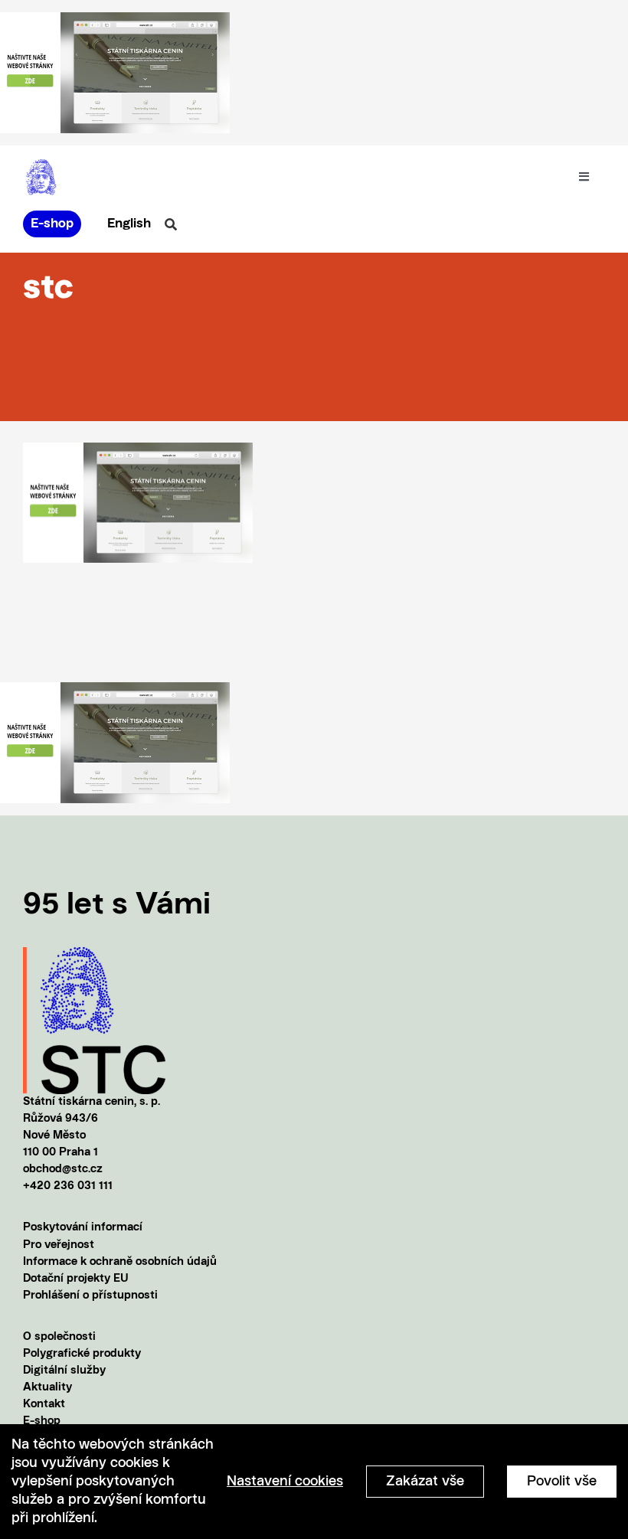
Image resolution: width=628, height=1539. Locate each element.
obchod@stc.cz (63, 1170)
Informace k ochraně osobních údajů (120, 1262)
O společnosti (59, 1337)
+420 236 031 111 (68, 1186)
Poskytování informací (82, 1228)
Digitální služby (64, 1371)
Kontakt (44, 1405)
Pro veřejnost (58, 1245)
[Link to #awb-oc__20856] (171, 224)
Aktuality (47, 1388)
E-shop (42, 1421)
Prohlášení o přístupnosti (90, 1296)
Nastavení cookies (285, 1481)
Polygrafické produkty (82, 1354)
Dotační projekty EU (76, 1279)
